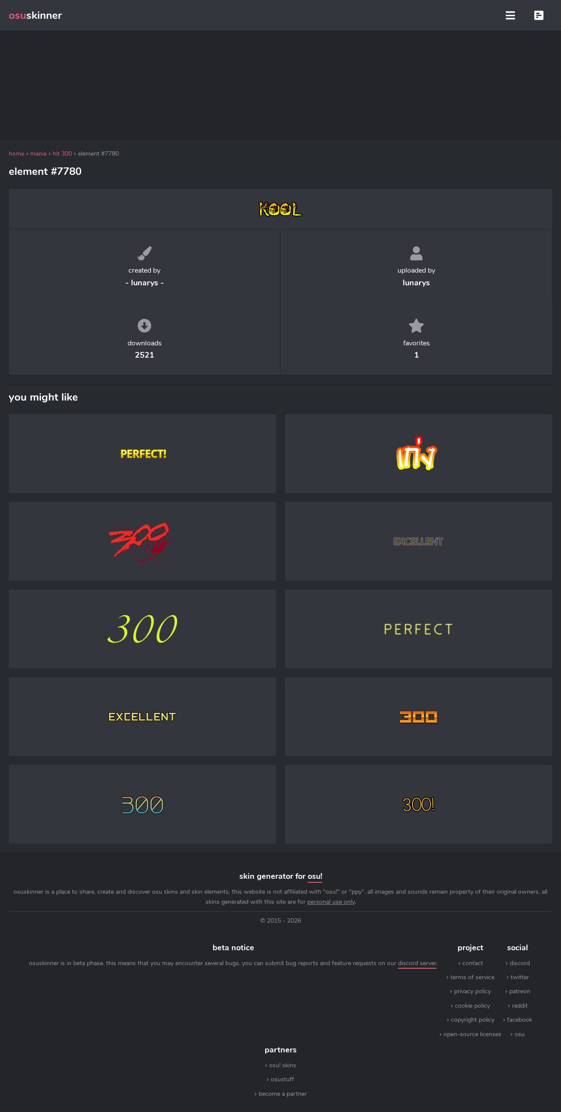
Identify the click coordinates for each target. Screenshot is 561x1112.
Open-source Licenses (472, 1034)
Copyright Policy (472, 1020)
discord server (417, 963)
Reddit (520, 1006)
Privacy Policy (472, 991)
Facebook (519, 1020)
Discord (520, 963)
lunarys (416, 282)
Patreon (519, 991)
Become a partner (283, 1094)
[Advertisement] (280, 85)
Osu (520, 1034)
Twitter (520, 977)
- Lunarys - (144, 282)
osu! (315, 876)
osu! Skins (282, 1065)
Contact (472, 963)
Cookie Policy (472, 1006)
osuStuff (282, 1079)
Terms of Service (472, 977)
